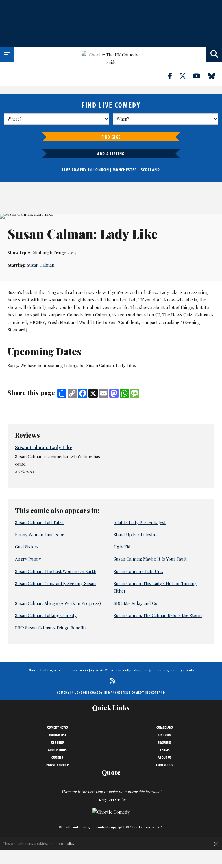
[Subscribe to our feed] (111, 680)
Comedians (164, 727)
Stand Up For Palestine (136, 534)
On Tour (164, 734)
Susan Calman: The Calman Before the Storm (158, 615)
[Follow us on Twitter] (186, 76)
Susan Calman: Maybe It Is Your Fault (150, 559)
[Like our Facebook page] (173, 76)
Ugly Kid (122, 547)
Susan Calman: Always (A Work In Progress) (58, 603)
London (101, 169)
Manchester (125, 169)
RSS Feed (57, 742)
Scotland (150, 169)
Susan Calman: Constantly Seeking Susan (55, 583)
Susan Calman (40, 265)
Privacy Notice (57, 764)
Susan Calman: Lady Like (43, 447)
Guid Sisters (26, 547)
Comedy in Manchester (109, 692)
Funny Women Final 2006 (39, 534)
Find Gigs (111, 137)
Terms (165, 749)
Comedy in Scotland (148, 692)
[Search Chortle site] (214, 54)
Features (165, 742)
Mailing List (57, 734)
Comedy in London (72, 692)
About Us (165, 757)
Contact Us (164, 764)
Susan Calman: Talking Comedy (46, 615)
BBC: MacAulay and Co (135, 603)
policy (69, 843)
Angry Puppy (28, 559)
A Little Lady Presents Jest (140, 522)
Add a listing (111, 153)
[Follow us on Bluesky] (215, 76)
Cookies (57, 757)
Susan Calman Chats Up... (138, 571)
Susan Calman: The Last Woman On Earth (55, 571)
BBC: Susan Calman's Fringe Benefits (51, 628)
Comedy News (57, 727)
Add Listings (57, 749)
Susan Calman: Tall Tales (39, 522)
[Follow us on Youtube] (200, 76)
